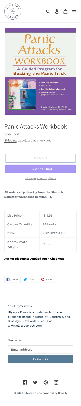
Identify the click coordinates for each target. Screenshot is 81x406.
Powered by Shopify (55, 393)
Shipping (10, 140)
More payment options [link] (40, 178)
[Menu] (74, 11)
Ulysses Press (33, 393)
